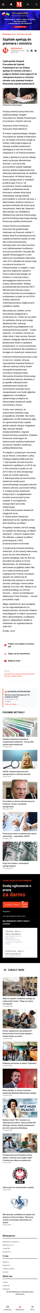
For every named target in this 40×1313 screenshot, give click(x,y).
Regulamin (6, 911)
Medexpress (16, 48)
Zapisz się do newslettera (19, 654)
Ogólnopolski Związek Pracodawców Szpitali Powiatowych (19, 675)
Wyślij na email (14, 661)
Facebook (6, 1285)
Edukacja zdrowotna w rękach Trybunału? (19, 1063)
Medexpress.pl (9, 34)
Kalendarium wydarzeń (11, 1242)
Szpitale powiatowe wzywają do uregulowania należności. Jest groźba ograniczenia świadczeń (18, 742)
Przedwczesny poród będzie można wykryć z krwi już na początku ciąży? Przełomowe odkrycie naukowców (17, 1157)
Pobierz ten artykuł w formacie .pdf (21, 645)
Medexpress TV (8, 1245)
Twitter (5, 1282)
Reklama (6, 1262)
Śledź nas (7, 1276)
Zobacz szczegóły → (11, 704)
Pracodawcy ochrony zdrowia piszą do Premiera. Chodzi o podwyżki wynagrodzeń (18, 804)
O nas (5, 1256)
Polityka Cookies (8, 1269)
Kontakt (5, 1272)
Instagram (6, 1289)
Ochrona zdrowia (24, 34)
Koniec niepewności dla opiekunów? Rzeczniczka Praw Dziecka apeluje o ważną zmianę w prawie (18, 1033)
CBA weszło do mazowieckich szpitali (18, 1187)
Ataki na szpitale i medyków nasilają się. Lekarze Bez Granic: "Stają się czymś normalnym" (19, 1001)
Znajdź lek (6, 1248)
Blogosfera (6, 1252)
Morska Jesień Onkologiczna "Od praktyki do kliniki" (17, 696)
